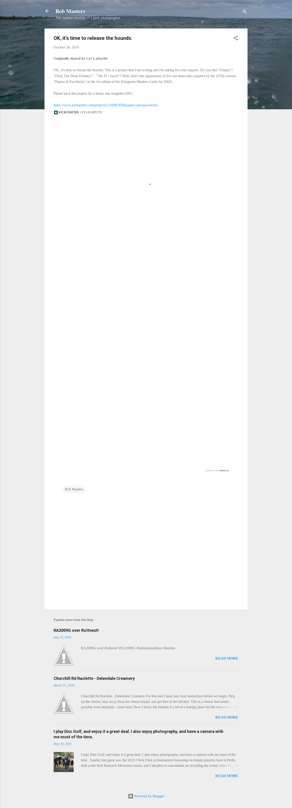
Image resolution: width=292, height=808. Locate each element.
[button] (235, 38)
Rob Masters (70, 11)
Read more (226, 658)
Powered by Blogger (148, 796)
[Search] (245, 12)
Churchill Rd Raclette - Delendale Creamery (94, 678)
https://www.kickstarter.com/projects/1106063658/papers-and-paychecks (106, 105)
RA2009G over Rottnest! (76, 630)
